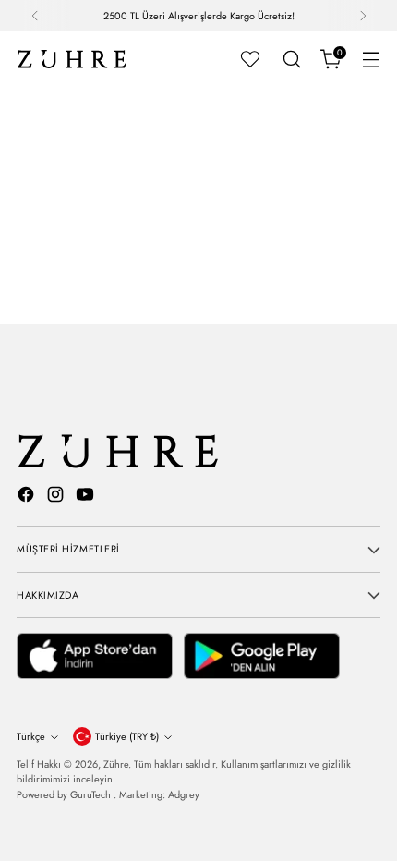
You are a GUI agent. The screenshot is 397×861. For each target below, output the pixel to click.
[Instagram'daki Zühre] (57, 497)
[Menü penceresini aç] (371, 60)
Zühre (115, 764)
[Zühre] (72, 59)
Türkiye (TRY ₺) (127, 736)
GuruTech (92, 794)
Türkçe (31, 736)
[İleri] (363, 15)
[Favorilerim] (250, 59)
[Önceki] (35, 15)
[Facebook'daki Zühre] (28, 497)
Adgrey (183, 794)
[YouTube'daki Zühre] (87, 497)
